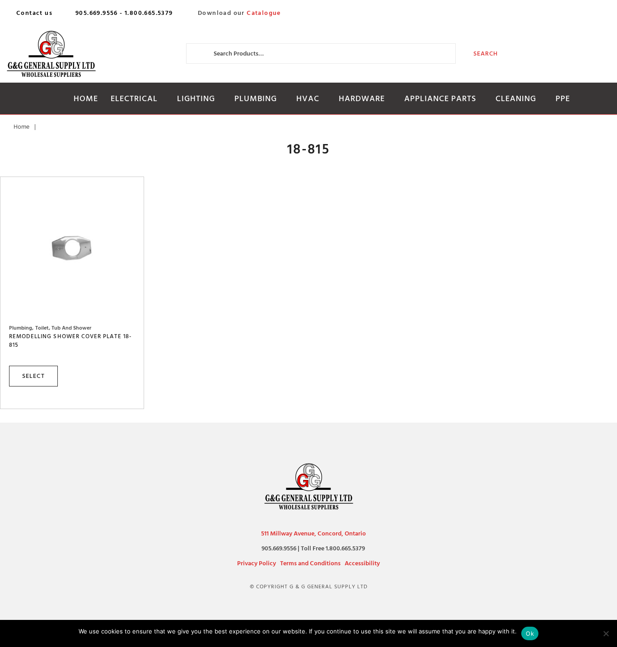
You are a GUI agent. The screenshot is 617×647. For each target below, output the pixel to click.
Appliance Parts (440, 98)
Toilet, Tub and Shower (63, 328)
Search (485, 53)
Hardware (362, 98)
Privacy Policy (256, 563)
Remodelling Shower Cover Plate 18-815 (70, 340)
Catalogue (264, 13)
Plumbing (255, 98)
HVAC (307, 98)
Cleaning (515, 98)
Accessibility (362, 563)
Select (33, 376)
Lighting (196, 98)
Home (86, 98)
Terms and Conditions (310, 563)
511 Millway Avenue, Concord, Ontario (313, 533)
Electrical (134, 98)
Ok (530, 633)
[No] (605, 633)
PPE (563, 98)
